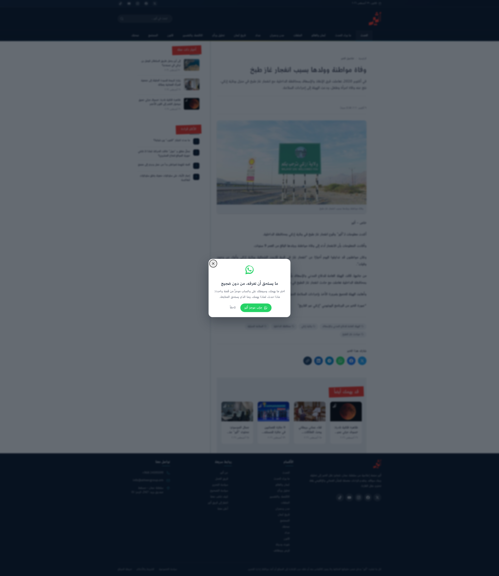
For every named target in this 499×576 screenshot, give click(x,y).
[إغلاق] (213, 263)
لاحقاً (233, 307)
